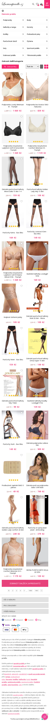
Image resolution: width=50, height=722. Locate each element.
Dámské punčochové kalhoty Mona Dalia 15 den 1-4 (13, 190)
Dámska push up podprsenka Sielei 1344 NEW (37, 486)
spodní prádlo (19, 663)
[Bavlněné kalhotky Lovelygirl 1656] (37, 255)
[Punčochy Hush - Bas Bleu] (13, 425)
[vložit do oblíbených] (21, 75)
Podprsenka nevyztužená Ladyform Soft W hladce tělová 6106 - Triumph (12, 275)
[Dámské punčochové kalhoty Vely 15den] (13, 382)
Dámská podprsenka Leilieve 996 (37, 444)
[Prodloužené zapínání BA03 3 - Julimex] (13, 467)
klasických (7, 674)
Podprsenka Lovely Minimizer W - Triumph (13, 106)
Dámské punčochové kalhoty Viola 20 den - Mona (37, 317)
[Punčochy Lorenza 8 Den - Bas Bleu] (37, 213)
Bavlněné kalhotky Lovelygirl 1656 (37, 275)
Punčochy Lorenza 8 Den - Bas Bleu (37, 232)
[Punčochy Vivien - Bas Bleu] (13, 340)
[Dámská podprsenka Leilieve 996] (37, 425)
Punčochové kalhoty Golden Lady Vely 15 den (37, 190)
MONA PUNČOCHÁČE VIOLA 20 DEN (37, 571)
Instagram (19, 620)
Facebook (8, 620)
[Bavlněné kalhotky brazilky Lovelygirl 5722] (37, 382)
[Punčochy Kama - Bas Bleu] (13, 213)
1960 (30, 590)
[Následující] (41, 590)
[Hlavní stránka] (3, 11)
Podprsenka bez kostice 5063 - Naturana (37, 106)
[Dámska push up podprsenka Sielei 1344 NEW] (37, 467)
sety (20, 685)
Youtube (30, 620)
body (28, 679)
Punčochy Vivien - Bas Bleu (13, 359)
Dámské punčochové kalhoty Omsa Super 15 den (37, 359)
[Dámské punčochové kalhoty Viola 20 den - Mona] (37, 298)
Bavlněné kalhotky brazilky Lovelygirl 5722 (37, 402)
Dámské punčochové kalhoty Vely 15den (13, 402)
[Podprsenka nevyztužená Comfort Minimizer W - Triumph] (37, 128)
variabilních (23, 674)
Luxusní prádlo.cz (15, 4)
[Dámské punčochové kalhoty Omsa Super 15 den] (37, 340)
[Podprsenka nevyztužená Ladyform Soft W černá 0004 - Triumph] (13, 128)
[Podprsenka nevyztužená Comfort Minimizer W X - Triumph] (13, 552)
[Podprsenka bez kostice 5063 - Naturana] (37, 86)
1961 (36, 590)
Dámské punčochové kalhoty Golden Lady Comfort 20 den (13, 529)
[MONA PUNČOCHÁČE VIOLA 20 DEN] (37, 552)
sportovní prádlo (27, 682)
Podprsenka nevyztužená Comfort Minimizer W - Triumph (37, 148)
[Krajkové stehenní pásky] (13, 298)
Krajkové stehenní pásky (13, 317)
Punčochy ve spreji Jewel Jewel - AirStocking (37, 529)
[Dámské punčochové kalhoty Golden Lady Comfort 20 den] (13, 509)
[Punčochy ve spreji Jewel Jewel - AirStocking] (37, 509)
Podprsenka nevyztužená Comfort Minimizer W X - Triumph (12, 571)
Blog (39, 620)
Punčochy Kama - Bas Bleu (13, 233)
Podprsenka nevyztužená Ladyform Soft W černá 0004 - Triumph (13, 148)
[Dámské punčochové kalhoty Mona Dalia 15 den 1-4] (13, 171)
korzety (9, 679)
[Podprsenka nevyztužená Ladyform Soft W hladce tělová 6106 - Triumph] (13, 255)
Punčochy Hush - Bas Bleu (13, 444)
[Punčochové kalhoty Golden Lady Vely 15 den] (37, 171)
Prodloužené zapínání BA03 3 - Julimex (13, 486)
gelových (15, 674)
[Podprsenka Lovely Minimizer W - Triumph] (13, 86)
